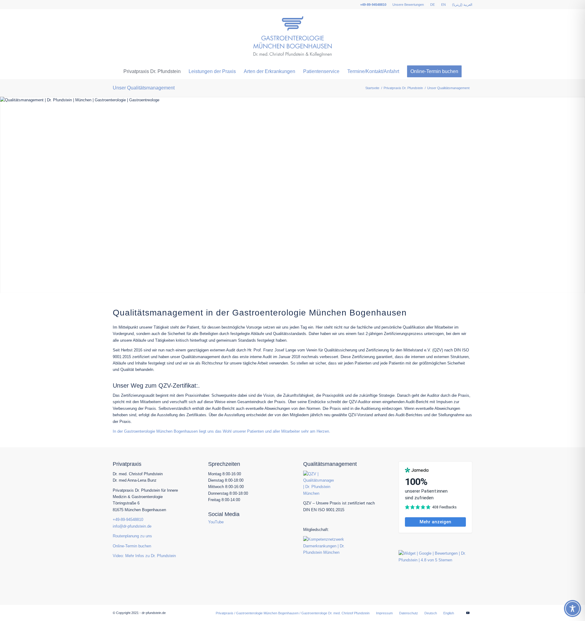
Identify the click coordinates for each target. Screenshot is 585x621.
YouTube (216, 522)
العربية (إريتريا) (462, 4)
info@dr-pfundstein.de (132, 526)
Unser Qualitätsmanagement (144, 87)
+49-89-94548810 (373, 4)
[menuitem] (408, 4)
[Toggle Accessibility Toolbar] (572, 608)
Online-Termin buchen (132, 546)
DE (432, 4)
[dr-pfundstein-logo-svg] (293, 36)
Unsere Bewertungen (408, 4)
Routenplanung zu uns (132, 536)
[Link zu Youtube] (467, 612)
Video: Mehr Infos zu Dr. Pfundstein (144, 555)
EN (443, 4)
